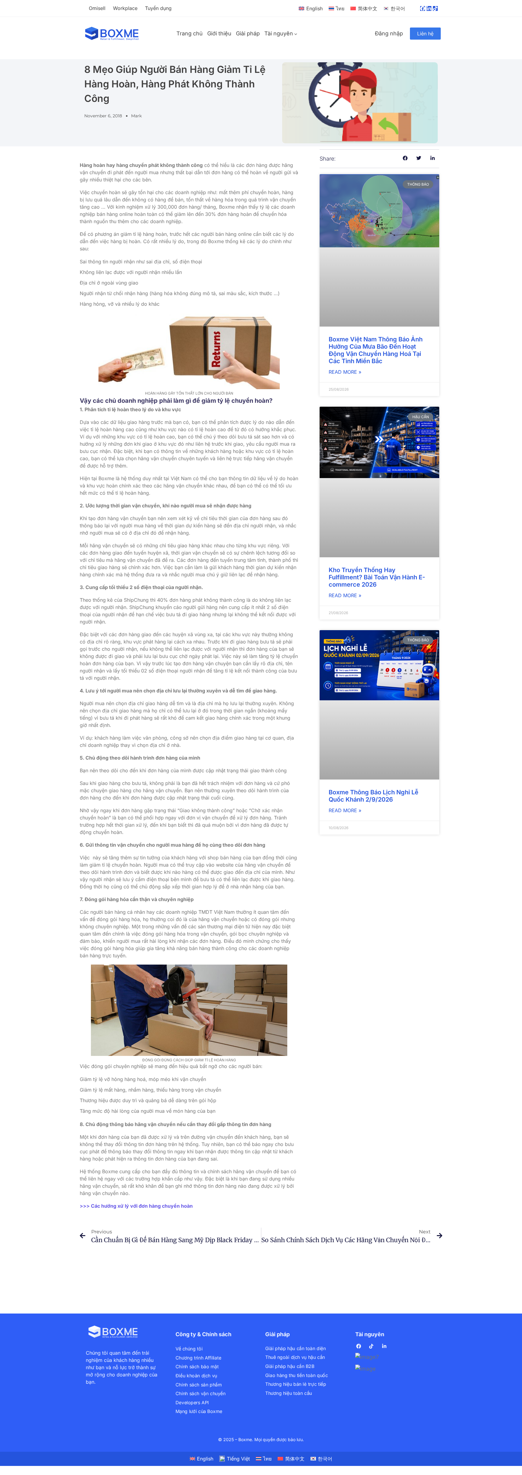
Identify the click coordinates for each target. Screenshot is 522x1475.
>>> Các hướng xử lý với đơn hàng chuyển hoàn (136, 1206)
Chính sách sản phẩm (199, 1385)
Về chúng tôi (189, 1349)
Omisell (97, 8)
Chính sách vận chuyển (200, 1394)
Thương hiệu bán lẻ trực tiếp (295, 1384)
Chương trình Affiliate (198, 1358)
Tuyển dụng (158, 8)
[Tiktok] (435, 8)
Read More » (345, 372)
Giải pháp (248, 33)
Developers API (192, 1402)
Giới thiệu (219, 33)
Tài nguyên (278, 33)
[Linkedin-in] (429, 8)
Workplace (125, 8)
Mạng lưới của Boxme (199, 1412)
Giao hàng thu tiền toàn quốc (296, 1375)
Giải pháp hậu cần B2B (289, 1366)
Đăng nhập (389, 33)
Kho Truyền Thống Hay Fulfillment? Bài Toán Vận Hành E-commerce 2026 (377, 577)
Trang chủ (189, 33)
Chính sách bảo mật (197, 1367)
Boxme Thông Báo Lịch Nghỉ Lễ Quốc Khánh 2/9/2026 (373, 796)
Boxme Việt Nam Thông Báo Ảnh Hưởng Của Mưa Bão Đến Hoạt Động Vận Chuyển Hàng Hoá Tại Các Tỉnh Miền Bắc (376, 350)
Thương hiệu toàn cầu (288, 1393)
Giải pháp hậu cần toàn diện (295, 1348)
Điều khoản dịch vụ (196, 1376)
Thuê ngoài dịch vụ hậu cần (295, 1357)
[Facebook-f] (422, 8)
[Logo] (112, 33)
